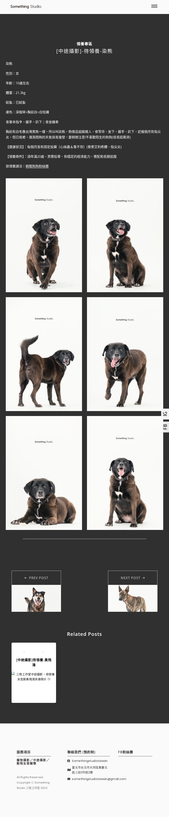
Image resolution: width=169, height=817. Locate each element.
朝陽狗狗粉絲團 (37, 166)
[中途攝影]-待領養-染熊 (84, 51)
